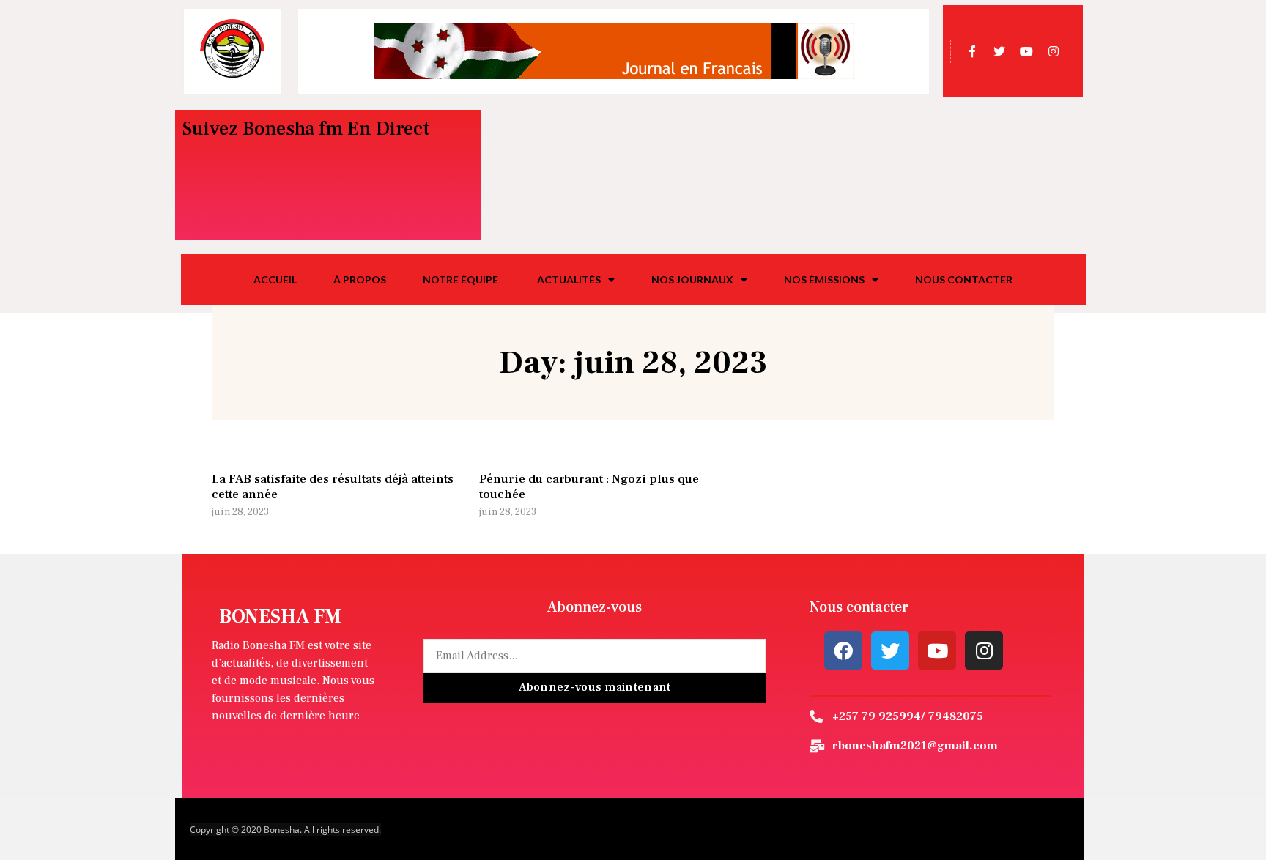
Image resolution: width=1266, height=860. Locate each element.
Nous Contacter (964, 279)
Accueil (275, 279)
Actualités (569, 279)
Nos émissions (824, 279)
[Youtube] (937, 650)
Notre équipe (461, 279)
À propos (359, 279)
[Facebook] (843, 650)
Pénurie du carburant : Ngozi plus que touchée (589, 486)
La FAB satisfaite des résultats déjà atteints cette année (333, 486)
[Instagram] (984, 650)
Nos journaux (692, 279)
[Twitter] (890, 650)
